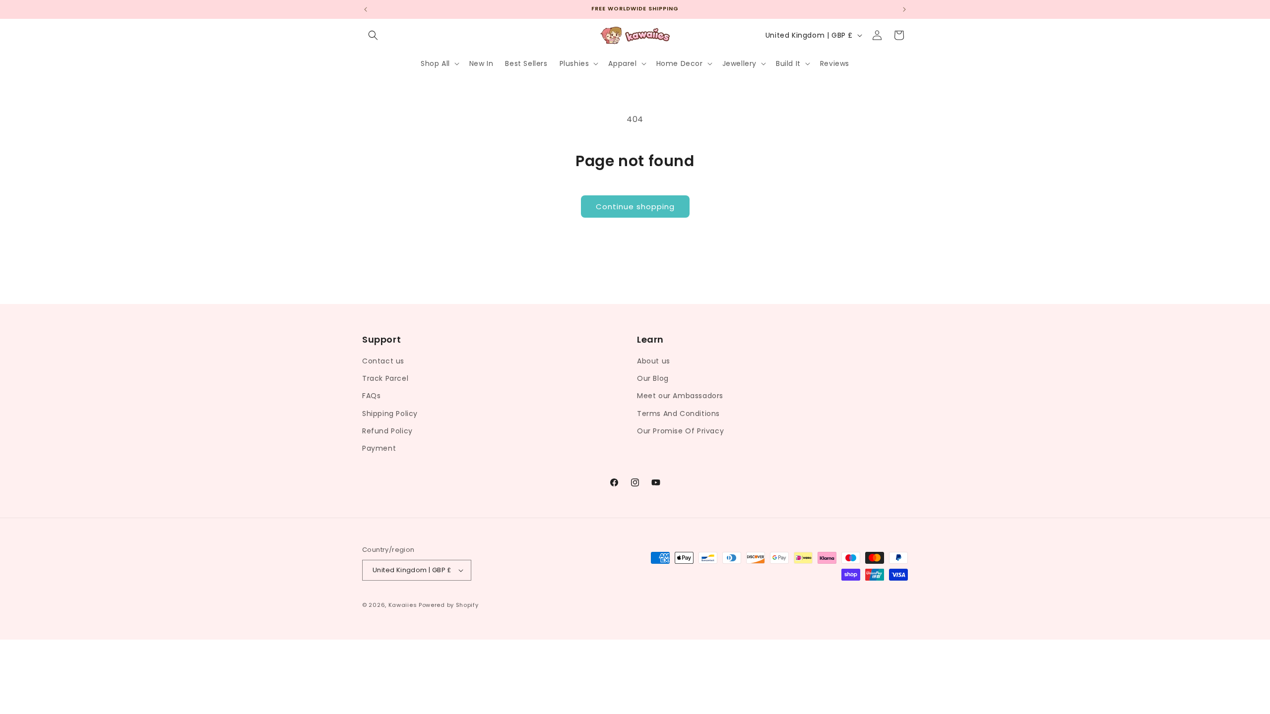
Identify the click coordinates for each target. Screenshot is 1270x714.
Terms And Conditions (678, 413)
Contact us (383, 361)
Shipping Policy (390, 413)
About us (653, 361)
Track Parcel (385, 378)
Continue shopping (635, 206)
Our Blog (653, 378)
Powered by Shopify (449, 605)
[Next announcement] (904, 9)
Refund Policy (387, 431)
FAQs (371, 396)
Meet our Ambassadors (680, 396)
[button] (373, 35)
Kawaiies (402, 605)
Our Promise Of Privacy (680, 431)
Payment (379, 448)
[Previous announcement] (366, 9)
